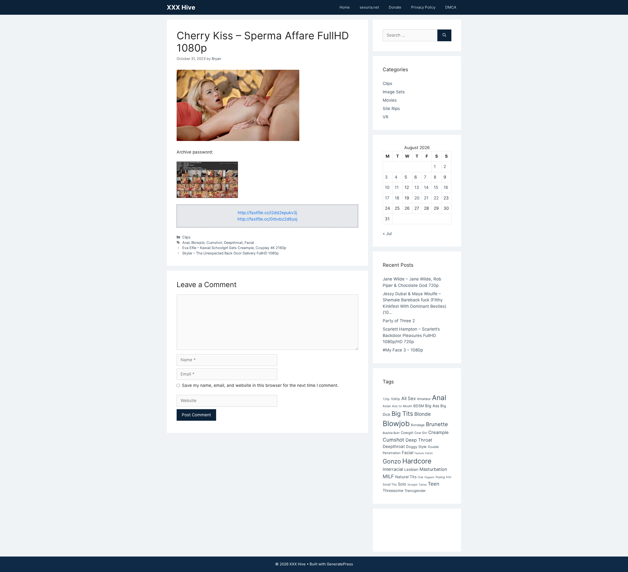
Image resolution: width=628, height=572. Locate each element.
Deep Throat (419, 440)
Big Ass (432, 405)
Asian (387, 406)
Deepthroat (233, 242)
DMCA (450, 7)
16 (446, 187)
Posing (440, 477)
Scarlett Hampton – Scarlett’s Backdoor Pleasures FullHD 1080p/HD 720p (411, 335)
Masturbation (433, 469)
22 (436, 197)
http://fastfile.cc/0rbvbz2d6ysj (267, 219)
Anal (185, 242)
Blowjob (198, 242)
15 (436, 187)
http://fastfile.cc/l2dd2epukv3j (267, 212)
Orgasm (429, 477)
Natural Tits (406, 476)
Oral (420, 477)
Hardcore (417, 461)
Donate (395, 7)
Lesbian (411, 469)
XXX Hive (181, 7)
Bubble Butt (391, 433)
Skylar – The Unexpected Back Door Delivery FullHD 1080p (230, 253)
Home (345, 7)
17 (387, 197)
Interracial (393, 469)
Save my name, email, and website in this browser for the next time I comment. (260, 385)
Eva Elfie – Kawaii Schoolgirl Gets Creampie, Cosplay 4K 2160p (234, 248)
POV (448, 477)
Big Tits (402, 413)
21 (426, 197)
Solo (402, 484)
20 (416, 197)
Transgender (415, 490)
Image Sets (394, 91)
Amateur (424, 399)
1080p (395, 399)
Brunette (437, 424)
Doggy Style (416, 447)
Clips (186, 237)
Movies (390, 100)
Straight (412, 484)
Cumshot (214, 242)
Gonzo (392, 461)
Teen (433, 484)
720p (386, 399)
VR (385, 116)
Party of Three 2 (399, 320)
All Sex (408, 398)
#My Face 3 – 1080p (403, 350)
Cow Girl (420, 433)
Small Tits (390, 484)
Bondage (418, 425)
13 (416, 187)
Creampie (438, 432)
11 (397, 187)
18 (397, 197)
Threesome (393, 490)
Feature (419, 453)
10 (387, 187)
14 (426, 187)
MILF (388, 476)
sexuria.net (369, 7)
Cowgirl (407, 433)
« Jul (387, 233)
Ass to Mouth (402, 406)
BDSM (418, 406)
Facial (249, 242)
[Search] (444, 35)
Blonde (422, 414)
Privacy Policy (423, 7)
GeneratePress (340, 564)
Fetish (429, 453)
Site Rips (391, 108)
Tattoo (423, 484)
